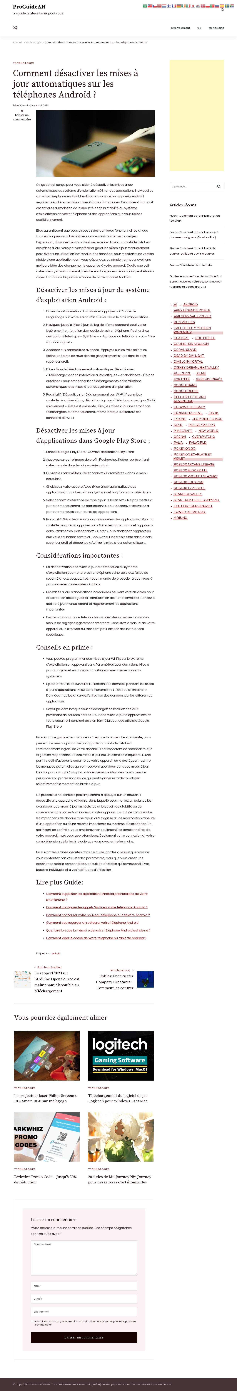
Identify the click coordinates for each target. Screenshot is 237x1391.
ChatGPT (181, 338)
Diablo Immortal (188, 361)
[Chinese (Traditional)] (150, 5)
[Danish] (159, 5)
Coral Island (185, 349)
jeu (199, 27)
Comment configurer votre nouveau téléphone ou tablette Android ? (98, 915)
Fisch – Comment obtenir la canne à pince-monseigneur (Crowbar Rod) (194, 235)
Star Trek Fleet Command (196, 500)
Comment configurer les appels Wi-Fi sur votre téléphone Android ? (97, 907)
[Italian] (188, 5)
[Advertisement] (197, 115)
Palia (178, 442)
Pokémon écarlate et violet (193, 456)
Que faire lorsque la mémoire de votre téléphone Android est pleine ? (98, 930)
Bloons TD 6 (184, 322)
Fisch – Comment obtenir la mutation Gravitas (195, 218)
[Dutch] (164, 5)
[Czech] (154, 5)
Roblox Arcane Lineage (194, 464)
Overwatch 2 (203, 436)
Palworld (197, 442)
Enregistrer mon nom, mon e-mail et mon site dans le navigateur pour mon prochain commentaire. (85, 1323)
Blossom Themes (130, 1384)
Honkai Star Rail (188, 413)
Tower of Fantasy (190, 512)
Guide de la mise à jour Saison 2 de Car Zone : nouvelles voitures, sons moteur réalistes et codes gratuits (195, 281)
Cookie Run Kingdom (191, 344)
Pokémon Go (184, 448)
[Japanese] (193, 5)
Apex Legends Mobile (192, 310)
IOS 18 (213, 413)
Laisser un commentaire (22, 117)
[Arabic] (145, 5)
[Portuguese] (212, 5)
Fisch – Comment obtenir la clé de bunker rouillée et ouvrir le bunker (193, 251)
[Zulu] (231, 5)
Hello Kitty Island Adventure (190, 399)
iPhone (180, 419)
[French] (174, 5)
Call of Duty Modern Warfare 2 (192, 330)
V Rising (180, 517)
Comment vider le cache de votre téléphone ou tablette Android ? (96, 938)
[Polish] (207, 5)
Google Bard (185, 385)
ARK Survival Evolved (192, 316)
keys (178, 425)
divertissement (180, 27)
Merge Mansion (202, 425)
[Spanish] (222, 5)
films (201, 373)
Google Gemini (186, 391)
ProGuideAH (29, 6)
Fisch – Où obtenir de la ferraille (191, 265)
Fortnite (182, 379)
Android (55, 953)
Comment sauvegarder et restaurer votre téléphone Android (92, 922)
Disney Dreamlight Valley (196, 367)
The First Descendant (193, 506)
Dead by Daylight (189, 355)
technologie (216, 27)
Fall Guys (182, 373)
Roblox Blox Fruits (191, 470)
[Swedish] (227, 5)
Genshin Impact (209, 379)
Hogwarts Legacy (189, 407)
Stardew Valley (188, 494)
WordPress (164, 1384)
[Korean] (198, 5)
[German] (178, 5)
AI (175, 304)
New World (208, 431)
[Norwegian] (203, 5)
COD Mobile (205, 338)
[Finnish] (169, 5)
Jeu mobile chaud (207, 419)
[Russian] (217, 5)
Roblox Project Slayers (195, 476)
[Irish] (183, 5)
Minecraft (183, 431)
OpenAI (180, 436)
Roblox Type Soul (189, 488)
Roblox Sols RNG (188, 482)
